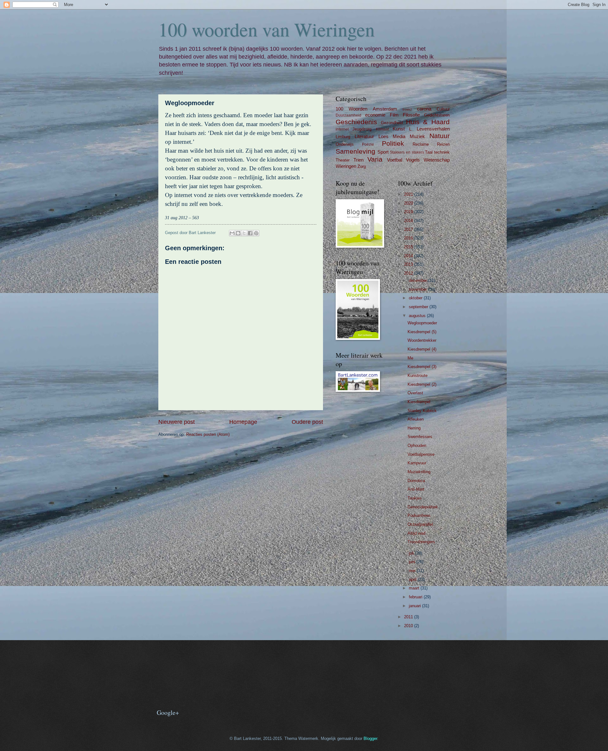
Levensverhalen (433, 128)
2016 (409, 238)
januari (415, 605)
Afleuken (416, 419)
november (418, 289)
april (413, 579)
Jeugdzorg (361, 129)
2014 (409, 255)
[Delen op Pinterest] (256, 233)
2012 (409, 273)
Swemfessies (420, 436)
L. (411, 129)
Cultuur (443, 109)
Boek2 (407, 109)
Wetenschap (437, 159)
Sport (383, 152)
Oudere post (307, 422)
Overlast (415, 393)
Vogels (413, 159)
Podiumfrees (419, 515)
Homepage (243, 422)
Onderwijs (345, 144)
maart (415, 588)
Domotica (416, 480)
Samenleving (355, 151)
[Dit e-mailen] (232, 233)
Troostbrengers (421, 541)
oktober (416, 298)
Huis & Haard (428, 121)
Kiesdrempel (419, 401)
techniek (442, 152)
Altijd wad (416, 533)
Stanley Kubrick (422, 410)
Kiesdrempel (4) (422, 349)
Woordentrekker (422, 340)
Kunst (399, 128)
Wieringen (346, 166)
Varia (375, 159)
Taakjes (415, 498)
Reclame (421, 144)
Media (399, 136)
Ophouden (417, 445)
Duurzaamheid (348, 115)
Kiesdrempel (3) (422, 366)
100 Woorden (351, 108)
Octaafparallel (420, 524)
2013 (409, 264)
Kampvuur (417, 463)
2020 (409, 203)
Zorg (362, 166)
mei (413, 570)
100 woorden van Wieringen (266, 29)
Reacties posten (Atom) (208, 434)
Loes (383, 136)
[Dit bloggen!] (238, 233)
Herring (414, 428)
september (419, 306)
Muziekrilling (419, 471)
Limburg (343, 136)
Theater (343, 160)
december (418, 280)
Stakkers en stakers (407, 152)
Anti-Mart (416, 489)
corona (424, 108)
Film (394, 115)
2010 (409, 625)
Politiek (393, 143)
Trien (358, 159)
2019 (409, 211)
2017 (409, 229)
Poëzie (368, 144)
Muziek (417, 136)
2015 (409, 247)
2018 (409, 220)
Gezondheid (392, 122)
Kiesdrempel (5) (422, 331)
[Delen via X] (244, 233)
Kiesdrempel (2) (422, 384)
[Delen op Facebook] (250, 233)
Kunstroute (418, 375)
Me (410, 358)
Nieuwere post (176, 422)
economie (375, 115)
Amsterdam (385, 108)
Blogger (370, 738)
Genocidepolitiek (423, 507)
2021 (409, 194)
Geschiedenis (356, 121)
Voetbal (394, 159)
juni (412, 561)
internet (342, 129)
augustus (418, 315)
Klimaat (382, 129)
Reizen (443, 144)
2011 (409, 616)
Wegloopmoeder (422, 323)
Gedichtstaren (437, 115)
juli (412, 553)
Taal (429, 152)
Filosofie (411, 115)
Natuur (439, 135)
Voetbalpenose (421, 454)
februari (416, 597)
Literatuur (364, 136)
